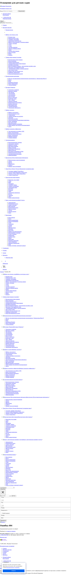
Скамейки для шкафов (13, 39)
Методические (11, 206)
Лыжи (9, 191)
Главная (5, 25)
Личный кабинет (7, 13)
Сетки (9, 181)
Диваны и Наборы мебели (14, 48)
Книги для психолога (13, 132)
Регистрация (6, 15)
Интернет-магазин (7, 27)
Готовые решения (12, 137)
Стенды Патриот (12, 85)
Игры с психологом (13, 135)
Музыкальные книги (13, 207)
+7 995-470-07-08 (7, 17)
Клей (9, 244)
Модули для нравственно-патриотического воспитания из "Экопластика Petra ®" (27, 78)
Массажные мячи (12, 122)
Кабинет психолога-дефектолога (13, 129)
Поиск (1, 11)
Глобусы (10, 165)
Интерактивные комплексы (14, 133)
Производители (9, 30)
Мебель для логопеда (13, 112)
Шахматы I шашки (12, 91)
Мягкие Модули (12, 150)
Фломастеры (11, 235)
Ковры (9, 53)
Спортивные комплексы (14, 192)
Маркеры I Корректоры (13, 243)
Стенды (10, 210)
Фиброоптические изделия (14, 152)
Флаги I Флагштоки (13, 83)
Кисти (9, 218)
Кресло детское (12, 52)
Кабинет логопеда (10, 110)
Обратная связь (9, 257)
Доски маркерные (12, 241)
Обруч (9, 196)
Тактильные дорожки (13, 143)
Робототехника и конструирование (16, 160)
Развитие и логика (12, 145)
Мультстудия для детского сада (15, 71)
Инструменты (11, 217)
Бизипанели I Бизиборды (14, 148)
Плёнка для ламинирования (14, 231)
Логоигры (10, 117)
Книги (9, 80)
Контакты (5, 255)
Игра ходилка (11, 96)
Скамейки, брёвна (12, 185)
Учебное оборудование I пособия (13, 57)
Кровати (10, 55)
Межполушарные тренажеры (15, 124)
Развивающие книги (13, 203)
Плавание (10, 190)
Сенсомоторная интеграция (14, 154)
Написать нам (3, 537)
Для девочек (11, 92)
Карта (9, 212)
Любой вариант (6, 513)
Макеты (10, 162)
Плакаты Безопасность (13, 62)
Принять (13, 570)
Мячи (9, 182)
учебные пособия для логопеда (15, 116)
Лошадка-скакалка (12, 101)
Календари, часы (12, 98)
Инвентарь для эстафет (13, 179)
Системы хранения (12, 47)
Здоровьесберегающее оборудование (17, 63)
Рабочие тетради (12, 211)
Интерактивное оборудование (15, 59)
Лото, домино (11, 100)
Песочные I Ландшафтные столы (16, 67)
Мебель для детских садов (12, 34)
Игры (9, 81)
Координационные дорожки (15, 142)
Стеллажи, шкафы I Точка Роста (16, 171)
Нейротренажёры (12, 155)
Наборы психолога (12, 136)
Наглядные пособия (13, 118)
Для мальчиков (11, 95)
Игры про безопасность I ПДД (15, 73)
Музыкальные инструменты (15, 102)
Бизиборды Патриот (13, 82)
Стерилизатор (11, 115)
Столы (9, 44)
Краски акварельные (13, 220)
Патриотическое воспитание (12, 76)
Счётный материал (12, 106)
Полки (9, 49)
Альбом (10, 225)
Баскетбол (10, 188)
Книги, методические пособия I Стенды (15, 200)
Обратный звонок (7, 18)
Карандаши (11, 239)
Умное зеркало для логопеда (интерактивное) (19, 125)
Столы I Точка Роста (13, 175)
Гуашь (9, 222)
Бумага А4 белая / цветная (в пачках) (17, 245)
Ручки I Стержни (12, 234)
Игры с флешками (12, 121)
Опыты (10, 161)
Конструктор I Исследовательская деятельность (17, 157)
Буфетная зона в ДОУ (13, 38)
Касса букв (10, 230)
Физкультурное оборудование (13, 177)
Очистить (3, 489)
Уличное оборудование (13, 51)
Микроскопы (11, 163)
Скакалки (10, 195)
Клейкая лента (11, 236)
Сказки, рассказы (12, 205)
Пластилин (11, 224)
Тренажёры (11, 183)
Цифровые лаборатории (14, 72)
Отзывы (5, 250)
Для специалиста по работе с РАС (16, 131)
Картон (10, 226)
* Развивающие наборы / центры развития (18, 68)
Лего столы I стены (12, 70)
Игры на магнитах (12, 97)
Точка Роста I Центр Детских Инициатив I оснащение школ (20, 168)
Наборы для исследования (14, 166)
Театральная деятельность (14, 107)
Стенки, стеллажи (12, 43)
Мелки (10, 238)
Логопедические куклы (13, 113)
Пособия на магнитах (13, 64)
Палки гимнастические (13, 197)
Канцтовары (8, 215)
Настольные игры (12, 105)
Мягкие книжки (12, 209)
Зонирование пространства (14, 41)
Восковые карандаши (13, 240)
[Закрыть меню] (4, 21)
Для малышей (11, 93)
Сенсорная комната (10, 140)
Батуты (10, 194)
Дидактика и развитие (13, 89)
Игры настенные (12, 61)
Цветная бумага (12, 227)
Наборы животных (12, 103)
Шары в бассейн (12, 147)
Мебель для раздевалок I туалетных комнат (18, 42)
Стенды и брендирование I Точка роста (17, 172)
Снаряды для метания (13, 186)
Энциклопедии (12, 202)
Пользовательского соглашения (12, 567)
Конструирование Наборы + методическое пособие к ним (22, 66)
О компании (6, 248)
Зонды (9, 126)
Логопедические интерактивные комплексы (18, 120)
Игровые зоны (11, 37)
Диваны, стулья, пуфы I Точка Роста (16, 173)
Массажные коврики (13, 146)
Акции (4, 252)
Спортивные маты (12, 187)
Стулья (10, 46)
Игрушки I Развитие (10, 87)
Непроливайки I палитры (14, 232)
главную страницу (11, 531)
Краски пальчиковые (13, 221)
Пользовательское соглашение (7, 546)
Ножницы (10, 229)
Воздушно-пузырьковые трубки (15, 151)
